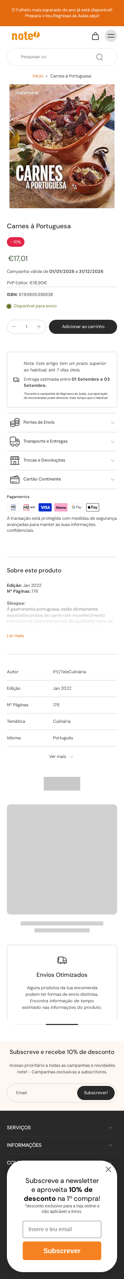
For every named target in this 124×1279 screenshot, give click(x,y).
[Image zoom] (62, 146)
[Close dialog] (108, 1169)
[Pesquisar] (99, 57)
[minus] (14, 326)
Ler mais (15, 635)
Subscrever (62, 1251)
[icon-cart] (95, 36)
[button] (83, 327)
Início (38, 76)
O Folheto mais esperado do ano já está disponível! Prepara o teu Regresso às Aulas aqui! (62, 13)
